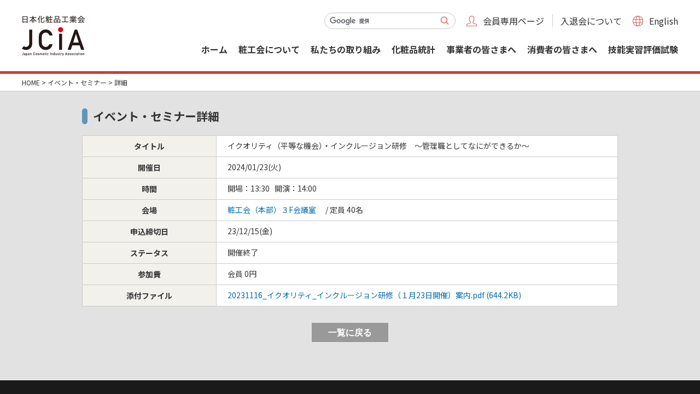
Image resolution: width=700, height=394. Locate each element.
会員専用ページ (513, 20)
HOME (31, 82)
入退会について (591, 20)
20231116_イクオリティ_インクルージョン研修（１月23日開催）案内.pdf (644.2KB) (374, 294)
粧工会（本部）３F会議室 (272, 209)
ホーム (214, 49)
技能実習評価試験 (643, 49)
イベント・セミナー (77, 82)
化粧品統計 (413, 49)
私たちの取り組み (346, 49)
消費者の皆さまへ (562, 49)
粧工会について (269, 49)
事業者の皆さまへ (481, 49)
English (663, 20)
